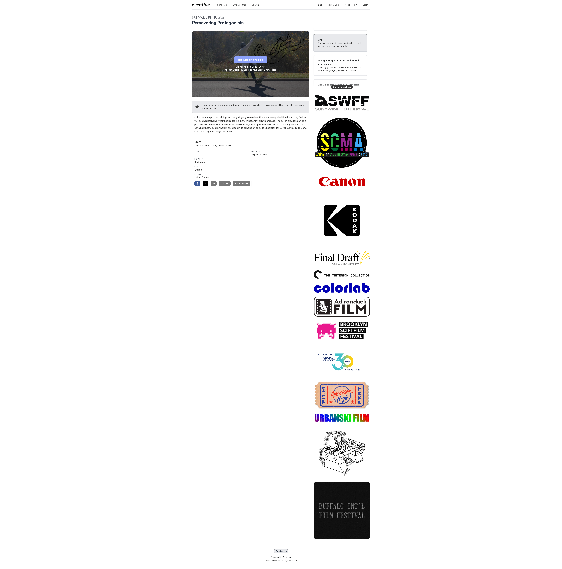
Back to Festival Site (328, 5)
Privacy (280, 560)
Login (365, 5)
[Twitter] (205, 183)
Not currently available (250, 59)
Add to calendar (242, 183)
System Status (291, 560)
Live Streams (239, 5)
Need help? (351, 5)
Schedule (222, 5)
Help (267, 560)
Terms (273, 560)
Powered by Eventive (281, 557)
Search (255, 5)
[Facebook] (197, 183)
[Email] (214, 183)
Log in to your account (254, 70)
